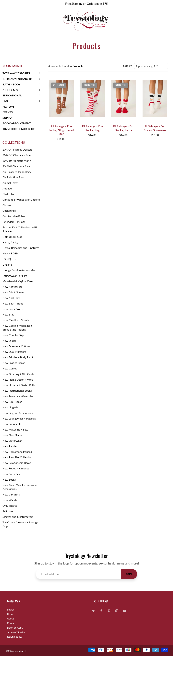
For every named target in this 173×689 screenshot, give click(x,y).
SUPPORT (9, 117)
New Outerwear (12, 440)
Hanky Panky (10, 242)
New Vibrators (11, 494)
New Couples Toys (13, 335)
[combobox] (151, 66)
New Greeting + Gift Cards (18, 374)
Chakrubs (8, 194)
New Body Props (12, 309)
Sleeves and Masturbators (18, 516)
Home (10, 614)
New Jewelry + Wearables (18, 396)
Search (10, 609)
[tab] (22, 73)
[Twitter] (93, 611)
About (10, 618)
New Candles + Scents (16, 320)
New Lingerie (10, 407)
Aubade (7, 188)
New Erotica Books (14, 362)
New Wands (10, 500)
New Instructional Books (17, 390)
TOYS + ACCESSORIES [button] (16, 74)
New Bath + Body (13, 303)
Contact (11, 623)
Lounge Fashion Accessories (19, 270)
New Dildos (9, 340)
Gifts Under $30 (12, 236)
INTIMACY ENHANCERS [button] (17, 79)
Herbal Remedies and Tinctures (21, 247)
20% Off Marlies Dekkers (17, 149)
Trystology (19, 651)
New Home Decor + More (18, 379)
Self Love (8, 511)
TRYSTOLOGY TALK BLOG (19, 128)
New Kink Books (12, 401)
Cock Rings (9, 210)
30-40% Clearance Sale (16, 166)
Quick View (61, 98)
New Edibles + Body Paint (18, 357)
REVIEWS (8, 106)
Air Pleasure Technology (17, 171)
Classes (7, 205)
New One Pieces (12, 435)
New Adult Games (13, 292)
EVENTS (8, 112)
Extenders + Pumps (14, 221)
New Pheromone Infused (17, 451)
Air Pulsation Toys (13, 177)
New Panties (10, 446)
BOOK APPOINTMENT (17, 123)
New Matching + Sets (15, 429)
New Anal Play (11, 297)
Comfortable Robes (14, 216)
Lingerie (7, 264)
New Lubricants (12, 423)
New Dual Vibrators (14, 351)
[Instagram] (117, 611)
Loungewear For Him (15, 275)
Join (129, 573)
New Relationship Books (17, 462)
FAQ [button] (8, 101)
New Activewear (12, 286)
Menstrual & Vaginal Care (18, 281)
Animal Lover (10, 182)
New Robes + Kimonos (16, 468)
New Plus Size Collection (17, 457)
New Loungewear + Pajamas (19, 418)
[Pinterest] (109, 611)
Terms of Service (16, 632)
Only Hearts (10, 505)
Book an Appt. (15, 627)
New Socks (9, 479)
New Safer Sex (11, 474)
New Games (10, 368)
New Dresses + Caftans (16, 346)
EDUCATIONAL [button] (12, 96)
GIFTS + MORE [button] (12, 90)
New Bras (8, 314)
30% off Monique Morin (17, 160)
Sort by (127, 65)
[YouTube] (124, 611)
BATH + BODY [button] (11, 85)
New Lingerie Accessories (18, 412)
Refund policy (14, 636)
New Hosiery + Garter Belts (19, 385)
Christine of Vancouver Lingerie (21, 199)
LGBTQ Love (10, 259)
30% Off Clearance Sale (17, 155)
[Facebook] (101, 611)
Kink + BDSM (11, 253)
